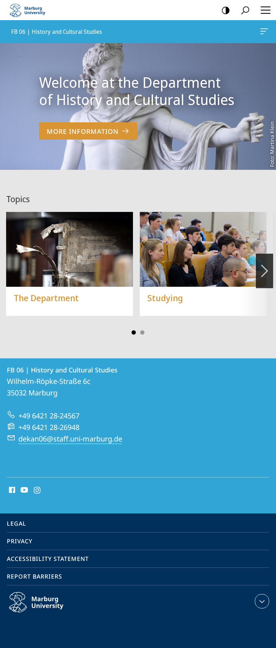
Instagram (37, 490)
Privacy (19, 541)
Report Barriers (34, 576)
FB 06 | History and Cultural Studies (265, 31)
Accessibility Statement (48, 559)
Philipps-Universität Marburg (50, 613)
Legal (16, 523)
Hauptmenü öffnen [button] (265, 10)
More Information (83, 131)
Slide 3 (142, 332)
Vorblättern (264, 271)
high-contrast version (225, 10)
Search (245, 10)
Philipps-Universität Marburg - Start (30, 10)
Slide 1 (134, 332)
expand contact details (262, 601)
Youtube (23, 490)
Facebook (11, 490)
